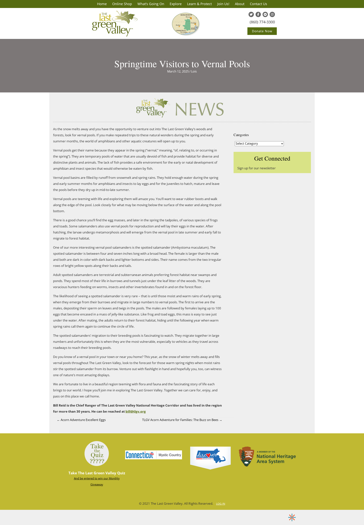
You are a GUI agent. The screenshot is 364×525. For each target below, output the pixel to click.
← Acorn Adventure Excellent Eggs (81, 420)
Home (102, 4)
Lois (194, 71)
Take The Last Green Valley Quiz (96, 473)
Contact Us (258, 4)
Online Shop (122, 4)
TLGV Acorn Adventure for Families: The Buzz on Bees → (182, 420)
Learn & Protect (199, 4)
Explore (176, 4)
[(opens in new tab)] (153, 454)
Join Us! (223, 4)
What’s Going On (150, 4)
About (239, 4)
